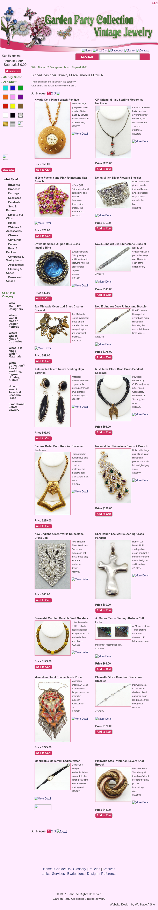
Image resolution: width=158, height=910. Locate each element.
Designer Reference (101, 873)
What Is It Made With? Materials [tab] (15, 352)
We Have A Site (145, 904)
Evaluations (76, 873)
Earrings (13, 193)
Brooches (14, 189)
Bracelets (14, 184)
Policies (94, 869)
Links (46, 873)
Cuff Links (14, 239)
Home (47, 869)
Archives (108, 869)
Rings (12, 222)
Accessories (16, 264)
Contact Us (62, 869)
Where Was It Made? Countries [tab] (15, 337)
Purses (12, 244)
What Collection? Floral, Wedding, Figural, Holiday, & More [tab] (16, 371)
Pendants (14, 202)
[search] (144, 56)
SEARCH (82, 56)
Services (58, 873)
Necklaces (14, 197)
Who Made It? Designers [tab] (16, 305)
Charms (13, 235)
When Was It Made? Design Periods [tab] (14, 320)
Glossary (79, 869)
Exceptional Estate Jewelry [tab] (16, 406)
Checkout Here (13, 71)
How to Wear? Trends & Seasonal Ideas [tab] (15, 392)
